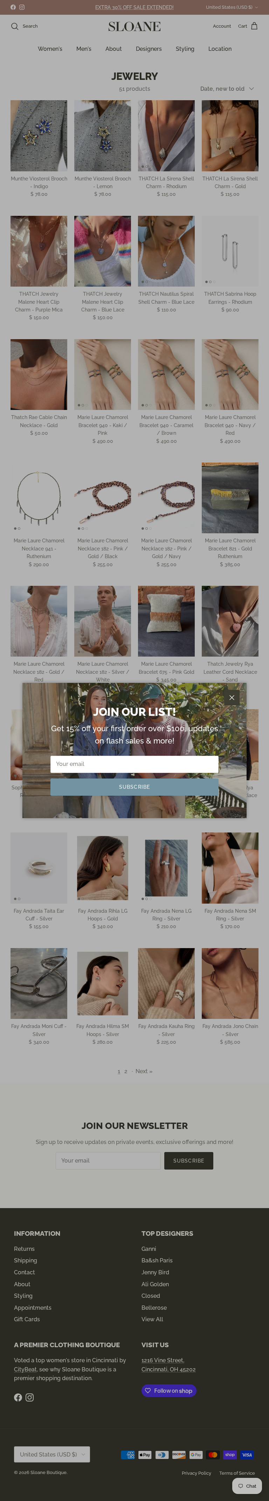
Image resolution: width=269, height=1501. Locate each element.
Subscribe (134, 787)
